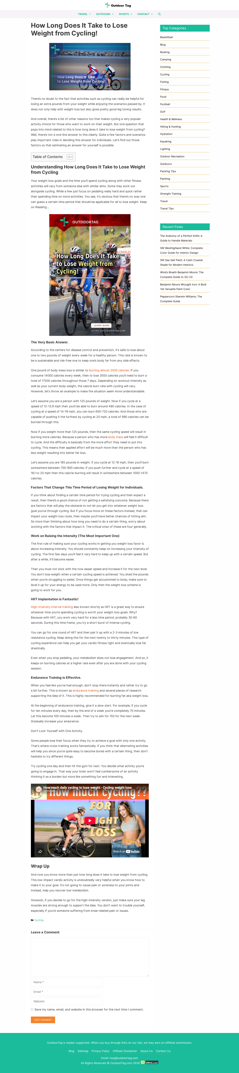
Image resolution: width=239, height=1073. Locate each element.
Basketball (166, 37)
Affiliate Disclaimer (125, 1051)
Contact (143, 14)
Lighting (165, 149)
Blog (163, 44)
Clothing (165, 67)
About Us (146, 1051)
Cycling (38, 920)
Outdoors (103, 14)
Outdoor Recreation (172, 156)
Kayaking (165, 141)
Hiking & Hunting (170, 126)
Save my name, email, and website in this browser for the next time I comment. (89, 1009)
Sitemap (83, 1051)
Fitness (164, 89)
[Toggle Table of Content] (68, 157)
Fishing (164, 81)
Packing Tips (168, 171)
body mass (115, 437)
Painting (165, 178)
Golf (162, 111)
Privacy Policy (100, 1051)
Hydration (166, 134)
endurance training (86, 690)
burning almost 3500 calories (109, 370)
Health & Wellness (171, 119)
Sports (124, 14)
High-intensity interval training (52, 607)
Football (165, 104)
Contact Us (163, 1051)
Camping (165, 59)
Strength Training (170, 193)
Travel (83, 14)
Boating (165, 52)
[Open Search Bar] (159, 14)
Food (163, 96)
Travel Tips (167, 208)
